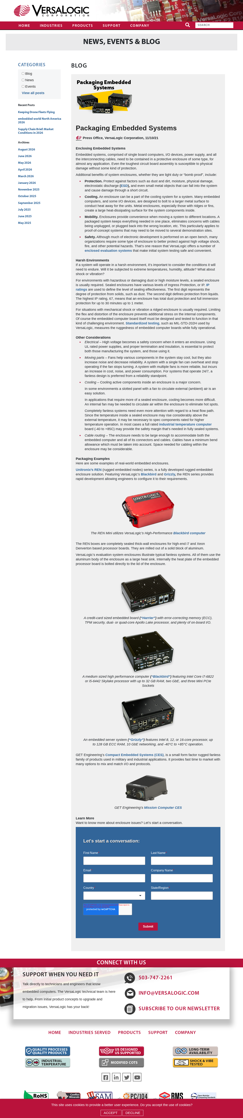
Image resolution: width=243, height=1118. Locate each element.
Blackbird (148, 474)
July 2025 (24, 209)
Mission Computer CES (163, 808)
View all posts (33, 93)
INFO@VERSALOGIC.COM (169, 993)
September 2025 (29, 203)
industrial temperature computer (185, 424)
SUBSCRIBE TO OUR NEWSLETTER (179, 1009)
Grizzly (169, 474)
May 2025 (24, 223)
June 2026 (25, 156)
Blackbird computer (189, 533)
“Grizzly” (136, 740)
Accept (111, 1113)
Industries (51, 26)
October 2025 (27, 196)
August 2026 (26, 149)
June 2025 (25, 216)
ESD (124, 186)
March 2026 (26, 176)
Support (112, 26)
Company (139, 26)
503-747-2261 (156, 978)
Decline (132, 1113)
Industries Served (90, 1033)
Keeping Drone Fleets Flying (36, 112)
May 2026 (24, 162)
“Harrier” (148, 618)
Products (82, 26)
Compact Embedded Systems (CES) (134, 755)
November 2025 (28, 189)
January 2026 (27, 183)
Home (24, 26)
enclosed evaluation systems (108, 251)
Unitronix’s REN (89, 470)
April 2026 (25, 169)
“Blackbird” (160, 676)
